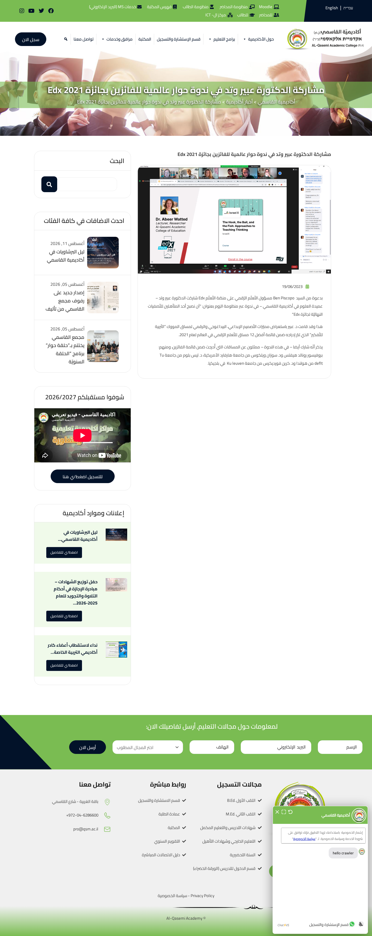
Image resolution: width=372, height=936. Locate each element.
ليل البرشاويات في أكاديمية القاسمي (65, 255)
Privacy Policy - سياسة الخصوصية (186, 896)
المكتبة (144, 39)
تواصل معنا (83, 39)
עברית (348, 8)
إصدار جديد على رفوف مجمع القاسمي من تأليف (64, 300)
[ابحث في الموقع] (65, 39)
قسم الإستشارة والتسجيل (178, 39)
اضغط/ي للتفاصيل (64, 552)
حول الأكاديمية (261, 39)
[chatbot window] (320, 870)
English (331, 8)
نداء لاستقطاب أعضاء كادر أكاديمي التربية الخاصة (72, 648)
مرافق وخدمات (119, 39)
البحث (117, 161)
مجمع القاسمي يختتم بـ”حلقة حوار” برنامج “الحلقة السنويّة (65, 349)
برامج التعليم (224, 39)
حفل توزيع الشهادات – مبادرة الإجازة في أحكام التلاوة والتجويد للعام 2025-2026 (75, 592)
